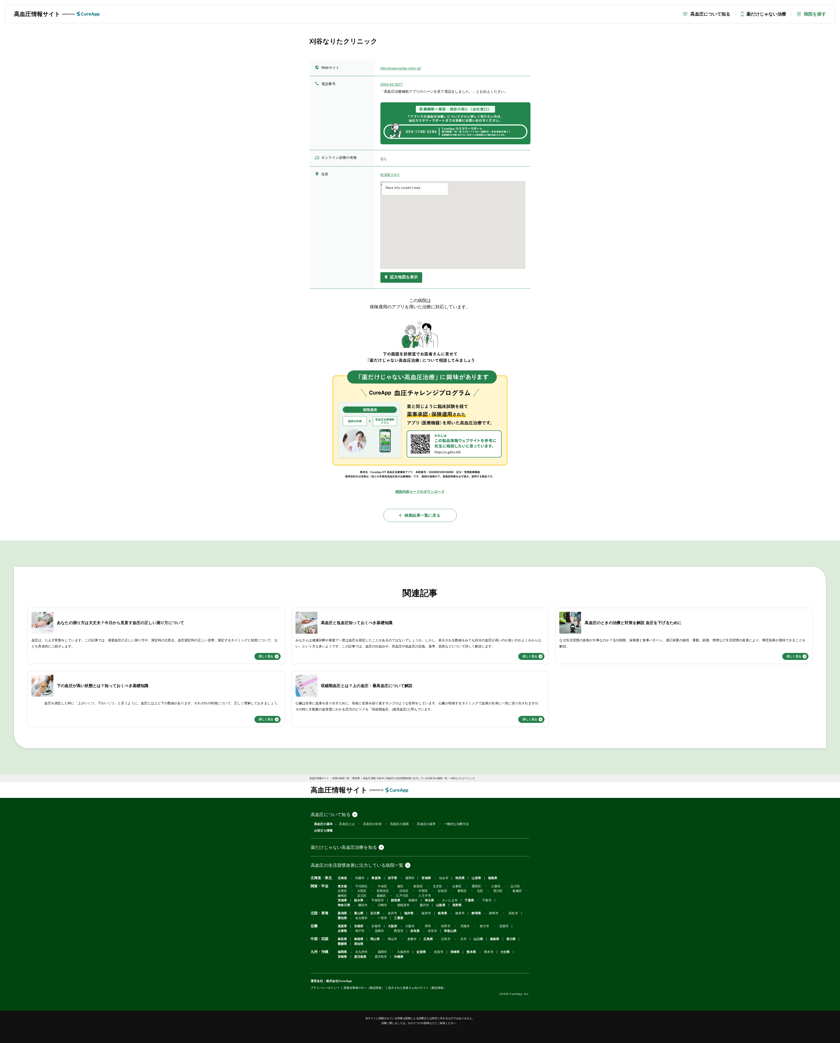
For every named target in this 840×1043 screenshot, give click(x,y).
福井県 (409, 913)
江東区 (496, 886)
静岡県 (476, 913)
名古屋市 (361, 918)
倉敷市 (412, 939)
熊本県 (471, 952)
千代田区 (361, 886)
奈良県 (415, 931)
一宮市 (382, 918)
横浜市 (363, 905)
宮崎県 (342, 956)
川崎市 (382, 905)
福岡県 (342, 952)
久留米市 (403, 952)
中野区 (423, 891)
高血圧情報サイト (37, 14)
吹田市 (445, 926)
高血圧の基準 (426, 824)
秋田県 (460, 878)
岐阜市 (460, 913)
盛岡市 (410, 878)
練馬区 (342, 895)
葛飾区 (381, 895)
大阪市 (410, 926)
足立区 (362, 895)
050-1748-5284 (421, 131)
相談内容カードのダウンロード (420, 492)
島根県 (359, 939)
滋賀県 (342, 926)
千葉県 (469, 900)
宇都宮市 (377, 900)
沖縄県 (398, 956)
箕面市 (504, 926)
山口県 (478, 939)
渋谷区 (404, 891)
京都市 (376, 926)
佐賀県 (421, 952)
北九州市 (361, 952)
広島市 (445, 939)
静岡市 (494, 913)
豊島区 (462, 891)
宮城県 (426, 878)
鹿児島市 (381, 956)
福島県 (492, 878)
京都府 (359, 926)
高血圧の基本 (323, 824)
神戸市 (360, 931)
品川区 (515, 886)
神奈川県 (344, 905)
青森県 (376, 878)
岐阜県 (442, 913)
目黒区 (342, 891)
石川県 (375, 913)
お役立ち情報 (323, 830)
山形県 (476, 878)
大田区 (362, 891)
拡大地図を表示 (404, 277)
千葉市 (487, 900)
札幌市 (360, 878)
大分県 (505, 952)
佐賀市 (438, 952)
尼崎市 (379, 931)
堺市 (428, 926)
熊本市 (489, 952)
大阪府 (392, 926)
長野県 (457, 905)
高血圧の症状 (372, 824)
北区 (480, 891)
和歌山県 (450, 931)
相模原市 (403, 905)
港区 (400, 886)
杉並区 (442, 891)
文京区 (437, 886)
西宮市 (398, 931)
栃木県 (359, 900)
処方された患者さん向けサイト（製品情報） (417, 987)
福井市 (426, 913)
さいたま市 (450, 900)
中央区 (382, 886)
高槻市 (465, 926)
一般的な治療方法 (456, 824)
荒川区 (498, 891)
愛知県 (342, 918)
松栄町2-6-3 (389, 175)
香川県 (511, 939)
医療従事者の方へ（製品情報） (364, 987)
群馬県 (395, 900)
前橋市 (413, 900)
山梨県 (440, 905)
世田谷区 (383, 891)
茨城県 (342, 900)
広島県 (428, 939)
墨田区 (476, 886)
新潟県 (342, 913)
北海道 (342, 878)
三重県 (398, 918)
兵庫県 (342, 931)
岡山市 (392, 939)
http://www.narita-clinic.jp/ (400, 68)
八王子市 (424, 895)
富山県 (359, 913)
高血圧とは (347, 824)
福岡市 (382, 952)
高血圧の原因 (399, 824)
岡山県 (375, 939)
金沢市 (392, 913)
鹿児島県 (360, 956)
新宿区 (418, 886)
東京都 (342, 886)
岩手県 (392, 878)
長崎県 (455, 952)
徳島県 (494, 939)
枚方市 (484, 926)
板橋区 (517, 891)
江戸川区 (402, 895)
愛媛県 (342, 943)
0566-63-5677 (391, 84)
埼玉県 (429, 900)
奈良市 (432, 931)
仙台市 (443, 878)
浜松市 (513, 913)
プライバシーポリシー (325, 987)
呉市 (463, 939)
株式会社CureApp (339, 981)
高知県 (359, 943)
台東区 (457, 886)
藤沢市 (424, 905)
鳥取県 (342, 939)
